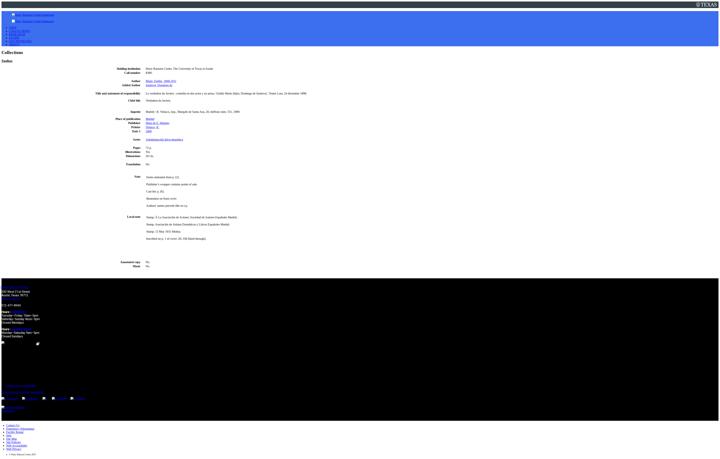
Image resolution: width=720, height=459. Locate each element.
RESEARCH (17, 34)
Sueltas (7, 61)
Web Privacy (13, 449)
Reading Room (21, 329)
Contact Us (13, 425)
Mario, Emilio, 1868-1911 (161, 81)
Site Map (11, 438)
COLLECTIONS (19, 31)
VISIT (13, 27)
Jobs (8, 435)
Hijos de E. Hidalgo (157, 123)
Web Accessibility (16, 445)
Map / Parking (11, 299)
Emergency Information (20, 428)
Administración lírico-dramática (164, 139)
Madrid (150, 119)
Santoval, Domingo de (159, 85)
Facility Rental (14, 432)
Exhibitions (19, 312)
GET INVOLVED (20, 41)
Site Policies (13, 442)
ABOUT (14, 44)
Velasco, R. (152, 127)
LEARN (14, 37)
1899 (149, 131)
